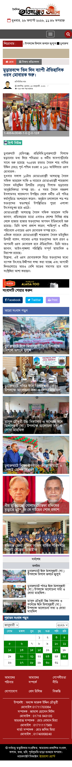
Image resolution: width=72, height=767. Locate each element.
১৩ (21, 650)
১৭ (56, 650)
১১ (64, 644)
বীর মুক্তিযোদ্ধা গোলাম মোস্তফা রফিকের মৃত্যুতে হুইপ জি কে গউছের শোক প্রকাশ (32, 507)
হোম (10, 62)
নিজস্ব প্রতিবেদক (30, 62)
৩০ (47, 663)
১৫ (39, 650)
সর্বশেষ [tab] (36, 559)
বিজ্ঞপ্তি (57, 691)
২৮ (32, 663)
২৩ (47, 656)
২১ (31, 656)
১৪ (31, 650)
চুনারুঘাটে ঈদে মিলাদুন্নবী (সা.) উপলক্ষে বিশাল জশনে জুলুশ (32, 348)
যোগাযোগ (11, 691)
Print (54, 300)
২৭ (21, 663)
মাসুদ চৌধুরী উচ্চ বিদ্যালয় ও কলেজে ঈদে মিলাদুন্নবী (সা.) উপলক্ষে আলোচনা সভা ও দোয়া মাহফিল (34, 425)
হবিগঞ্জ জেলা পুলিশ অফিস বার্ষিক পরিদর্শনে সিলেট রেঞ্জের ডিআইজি (35, 547)
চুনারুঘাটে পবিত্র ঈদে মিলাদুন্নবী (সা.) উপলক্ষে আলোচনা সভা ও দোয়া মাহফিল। (33, 388)
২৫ (64, 656)
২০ (21, 656)
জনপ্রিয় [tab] (36, 566)
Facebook (13, 300)
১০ (56, 644)
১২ (9, 650)
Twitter (35, 300)
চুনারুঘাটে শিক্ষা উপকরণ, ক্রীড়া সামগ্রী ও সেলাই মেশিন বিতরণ (33, 467)
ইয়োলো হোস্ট (47, 756)
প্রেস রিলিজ (35, 691)
